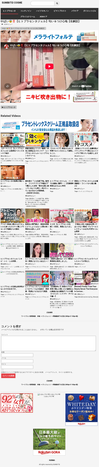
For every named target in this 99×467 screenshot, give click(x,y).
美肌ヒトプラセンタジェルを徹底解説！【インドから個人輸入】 (86, 183)
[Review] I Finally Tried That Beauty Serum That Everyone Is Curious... (85, 289)
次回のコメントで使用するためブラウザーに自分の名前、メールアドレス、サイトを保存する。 (37, 372)
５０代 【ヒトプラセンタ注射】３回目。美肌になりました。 (61, 226)
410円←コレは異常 (85, 241)
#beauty (95, 297)
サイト (3, 364)
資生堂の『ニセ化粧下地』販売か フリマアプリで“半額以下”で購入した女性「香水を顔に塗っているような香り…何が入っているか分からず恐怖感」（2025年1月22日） (37, 202)
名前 (3, 352)
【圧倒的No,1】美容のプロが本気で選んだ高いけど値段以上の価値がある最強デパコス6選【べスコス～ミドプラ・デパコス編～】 (62, 291)
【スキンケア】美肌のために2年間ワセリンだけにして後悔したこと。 (62, 150)
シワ (79, 266)
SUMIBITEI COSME (12, 2)
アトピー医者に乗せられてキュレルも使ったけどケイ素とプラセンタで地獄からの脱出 (12, 226)
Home (45, 460)
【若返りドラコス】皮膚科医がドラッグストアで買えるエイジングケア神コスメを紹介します (86, 150)
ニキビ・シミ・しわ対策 (12, 266)
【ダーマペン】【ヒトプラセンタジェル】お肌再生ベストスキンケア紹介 (12, 150)
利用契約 (52, 460)
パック (84, 266)
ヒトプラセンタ (9, 107)
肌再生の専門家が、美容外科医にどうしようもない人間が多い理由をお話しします (37, 226)
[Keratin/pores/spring (85, 297)
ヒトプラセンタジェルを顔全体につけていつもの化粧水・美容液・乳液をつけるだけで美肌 (37, 289)
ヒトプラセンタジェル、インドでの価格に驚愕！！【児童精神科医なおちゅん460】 (62, 183)
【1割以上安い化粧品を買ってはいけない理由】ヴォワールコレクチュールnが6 (86, 239)
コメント (5, 334)
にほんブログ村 (49, 396)
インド (80, 191)
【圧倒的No (57, 302)
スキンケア (32, 161)
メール (4, 358)
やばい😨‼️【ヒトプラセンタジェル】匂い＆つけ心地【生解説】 (23, 28)
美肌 (65, 234)
